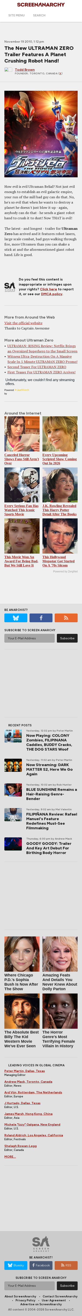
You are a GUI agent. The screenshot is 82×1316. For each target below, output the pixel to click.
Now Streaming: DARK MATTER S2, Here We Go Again (49, 769)
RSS (68, 1265)
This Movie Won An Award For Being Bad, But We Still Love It (21, 561)
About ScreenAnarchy (20, 1296)
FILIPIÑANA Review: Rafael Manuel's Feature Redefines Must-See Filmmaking (51, 821)
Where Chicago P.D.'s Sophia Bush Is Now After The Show (21, 982)
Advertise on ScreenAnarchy (41, 1304)
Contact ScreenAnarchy (60, 1296)
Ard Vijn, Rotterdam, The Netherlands (33, 1092)
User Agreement (54, 1300)
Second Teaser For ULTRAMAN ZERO (36, 366)
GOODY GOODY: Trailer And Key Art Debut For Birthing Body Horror (49, 848)
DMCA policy (51, 294)
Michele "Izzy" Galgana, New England (32, 1124)
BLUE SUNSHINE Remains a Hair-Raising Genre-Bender (51, 794)
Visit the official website (23, 323)
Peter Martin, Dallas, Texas (24, 1071)
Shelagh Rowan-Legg (20, 1146)
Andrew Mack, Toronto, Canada (28, 1082)
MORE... (10, 1157)
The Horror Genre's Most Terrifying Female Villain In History (58, 1039)
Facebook (43, 1265)
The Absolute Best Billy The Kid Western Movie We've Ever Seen (21, 1039)
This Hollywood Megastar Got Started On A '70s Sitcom (58, 561)
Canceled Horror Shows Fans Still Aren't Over (21, 459)
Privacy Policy (25, 1300)
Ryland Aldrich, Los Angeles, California (33, 1135)
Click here (48, 289)
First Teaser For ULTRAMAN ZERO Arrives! (41, 372)
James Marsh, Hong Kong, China (28, 1114)
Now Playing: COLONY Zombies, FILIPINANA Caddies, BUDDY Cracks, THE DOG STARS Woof (49, 742)
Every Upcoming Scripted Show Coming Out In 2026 (59, 459)
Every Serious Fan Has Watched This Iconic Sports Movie (21, 510)
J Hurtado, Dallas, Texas (22, 1103)
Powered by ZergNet (65, 571)
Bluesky (19, 1265)
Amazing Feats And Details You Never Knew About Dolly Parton (59, 982)
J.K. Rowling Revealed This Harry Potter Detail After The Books (59, 510)
